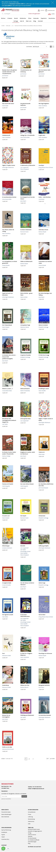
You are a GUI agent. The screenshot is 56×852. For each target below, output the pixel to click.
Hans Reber (5, 616)
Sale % (22, 21)
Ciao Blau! (41, 165)
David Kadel (5, 105)
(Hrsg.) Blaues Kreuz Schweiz (46, 167)
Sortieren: (29, 46)
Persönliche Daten (6, 812)
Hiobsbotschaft (6, 135)
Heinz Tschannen (24, 657)
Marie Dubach (5, 327)
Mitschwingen (6, 546)
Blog (34, 21)
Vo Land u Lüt (6, 516)
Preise (29, 814)
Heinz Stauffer (42, 390)
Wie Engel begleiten (44, 103)
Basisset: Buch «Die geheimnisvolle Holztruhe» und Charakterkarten (9, 71)
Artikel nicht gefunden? (34, 13)
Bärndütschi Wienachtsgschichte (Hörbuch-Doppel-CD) (9, 420)
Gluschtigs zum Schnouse (45, 653)
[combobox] (15, 14)
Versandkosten (31, 812)
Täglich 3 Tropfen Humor (8, 165)
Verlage (16, 21)
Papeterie (44, 18)
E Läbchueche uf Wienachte (27, 165)
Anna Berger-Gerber (25, 551)
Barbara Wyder (42, 231)
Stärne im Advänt (43, 325)
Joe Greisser (5, 75)
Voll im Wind (42, 614)
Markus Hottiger (6, 456)
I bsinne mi (41, 452)
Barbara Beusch (24, 687)
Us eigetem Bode (6, 583)
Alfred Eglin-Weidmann (8, 167)
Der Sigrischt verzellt (7, 614)
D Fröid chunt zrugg (44, 355)
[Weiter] (32, 759)
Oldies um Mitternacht (26, 261)
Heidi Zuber (42, 454)
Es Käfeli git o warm (44, 388)
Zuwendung (5, 685)
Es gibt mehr (42, 135)
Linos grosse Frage (25, 325)
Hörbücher (23, 18)
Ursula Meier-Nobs (7, 390)
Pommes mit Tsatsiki (7, 484)
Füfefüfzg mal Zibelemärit (27, 715)
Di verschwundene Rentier (9, 197)
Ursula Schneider (6, 585)
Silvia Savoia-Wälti (25, 137)
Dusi (3, 653)
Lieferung (30, 816)
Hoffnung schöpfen (44, 546)
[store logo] (10, 9)
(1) (45, 203)
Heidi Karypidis (6, 486)
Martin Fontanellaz (25, 390)
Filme (29, 18)
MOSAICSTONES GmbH (34, 829)
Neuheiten (52, 18)
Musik (16, 18)
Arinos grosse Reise (25, 418)
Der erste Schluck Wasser (27, 484)
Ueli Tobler (5, 424)
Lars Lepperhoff (24, 167)
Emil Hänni (41, 687)
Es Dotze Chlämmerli (25, 229)
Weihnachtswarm (25, 388)
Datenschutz (31, 821)
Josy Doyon (23, 201)
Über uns (28, 21)
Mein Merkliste (5, 816)
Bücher (3, 18)
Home (3, 25)
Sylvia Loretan (23, 297)
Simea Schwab (5, 265)
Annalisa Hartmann (7, 548)
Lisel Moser (41, 199)
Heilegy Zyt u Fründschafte (27, 135)
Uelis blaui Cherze (43, 229)
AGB (29, 823)
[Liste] (53, 46)
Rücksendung (31, 819)
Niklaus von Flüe (24, 685)
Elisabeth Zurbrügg (43, 327)
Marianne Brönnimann (8, 749)
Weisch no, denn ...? (7, 388)
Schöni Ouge (42, 583)
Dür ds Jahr (23, 516)
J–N (13, 25)
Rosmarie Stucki (24, 231)
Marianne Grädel (6, 655)
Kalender (36, 18)
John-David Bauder (43, 488)
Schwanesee (42, 516)
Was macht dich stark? (8, 103)
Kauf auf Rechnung (6, 830)
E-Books (10, 18)
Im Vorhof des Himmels (45, 715)
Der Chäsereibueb (7, 325)
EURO (53, 13)
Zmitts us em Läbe (7, 747)
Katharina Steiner (24, 327)
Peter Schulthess (43, 105)
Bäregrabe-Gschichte (44, 685)
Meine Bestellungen (6, 814)
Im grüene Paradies (25, 355)
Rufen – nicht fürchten (45, 197)
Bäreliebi (22, 546)
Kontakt (40, 21)
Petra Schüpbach (24, 169)
